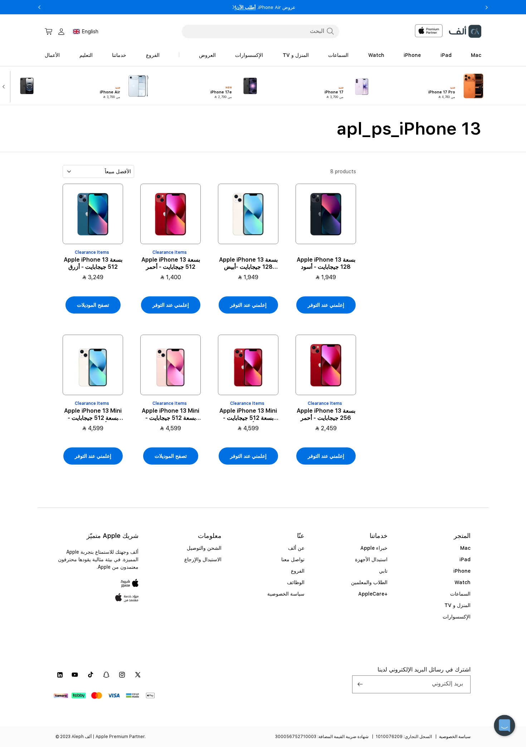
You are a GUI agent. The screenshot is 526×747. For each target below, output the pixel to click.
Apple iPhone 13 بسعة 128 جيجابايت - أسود (326, 263)
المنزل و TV (457, 605)
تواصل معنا (293, 559)
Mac (465, 548)
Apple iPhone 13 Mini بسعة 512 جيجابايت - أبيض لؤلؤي (93, 415)
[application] (504, 725)
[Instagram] (122, 674)
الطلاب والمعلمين (369, 582)
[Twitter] (137, 674)
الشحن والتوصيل (204, 548)
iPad (465, 559)
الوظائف (296, 582)
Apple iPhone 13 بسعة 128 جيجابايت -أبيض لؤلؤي (248, 263)
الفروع (298, 571)
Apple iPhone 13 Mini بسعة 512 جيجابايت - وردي (170, 415)
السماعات (460, 594)
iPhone (462, 571)
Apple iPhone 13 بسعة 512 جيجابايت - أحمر (170, 263)
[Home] (464, 31)
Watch (462, 582)
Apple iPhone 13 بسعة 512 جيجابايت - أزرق (93, 263)
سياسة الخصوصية (286, 594)
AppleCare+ (373, 594)
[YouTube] (74, 674)
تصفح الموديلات (93, 305)
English (90, 31)
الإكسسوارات (457, 617)
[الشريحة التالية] (5, 86)
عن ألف (296, 548)
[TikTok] (90, 674)
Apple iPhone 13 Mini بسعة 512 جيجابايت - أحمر (248, 415)
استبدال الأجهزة (371, 559)
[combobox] (260, 31)
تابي (383, 571)
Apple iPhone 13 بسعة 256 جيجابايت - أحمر (326, 415)
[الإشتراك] (360, 684)
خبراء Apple (374, 548)
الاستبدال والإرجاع (202, 559)
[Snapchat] (106, 674)
